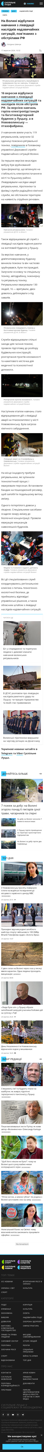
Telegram (6, 753)
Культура (27, 1288)
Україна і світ (8, 1288)
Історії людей (30, 1341)
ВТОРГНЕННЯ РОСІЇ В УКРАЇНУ (32, 1282)
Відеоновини (8, 1360)
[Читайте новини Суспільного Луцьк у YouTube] (13, 1415)
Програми (6, 1390)
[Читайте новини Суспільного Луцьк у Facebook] (3, 1415)
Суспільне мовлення (6, 1378)
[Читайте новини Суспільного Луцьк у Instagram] (8, 1415)
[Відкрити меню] (42, 3)
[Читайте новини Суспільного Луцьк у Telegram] (23, 1415)
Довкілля (6, 1321)
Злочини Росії (8, 1349)
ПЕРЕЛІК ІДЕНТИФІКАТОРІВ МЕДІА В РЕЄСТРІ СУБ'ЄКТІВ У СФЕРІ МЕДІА (31, 1394)
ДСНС (14, 11)
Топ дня (27, 1360)
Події (3, 1305)
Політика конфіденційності (10, 1384)
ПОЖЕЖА (5, 11)
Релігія (26, 1345)
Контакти (6, 1372)
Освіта (5, 15)
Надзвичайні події (26, 11)
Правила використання (30, 1378)
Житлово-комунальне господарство (8, 1328)
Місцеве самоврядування (32, 1335)
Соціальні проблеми (28, 1350)
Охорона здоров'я (32, 1321)
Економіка (6, 1313)
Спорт (4, 1292)
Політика (6, 1345)
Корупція (27, 1305)
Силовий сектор (9, 1341)
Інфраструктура (31, 1326)
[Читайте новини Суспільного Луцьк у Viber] (18, 1415)
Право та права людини (9, 1335)
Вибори (5, 1317)
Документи (29, 1383)
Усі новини (7, 1281)
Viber (19, 753)
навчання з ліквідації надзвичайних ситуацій (19, 98)
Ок (22, 1447)
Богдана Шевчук (14, 44)
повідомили (18, 145)
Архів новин (29, 1372)
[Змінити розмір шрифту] (40, 50)
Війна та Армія (30, 1356)
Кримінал (6, 1309)
